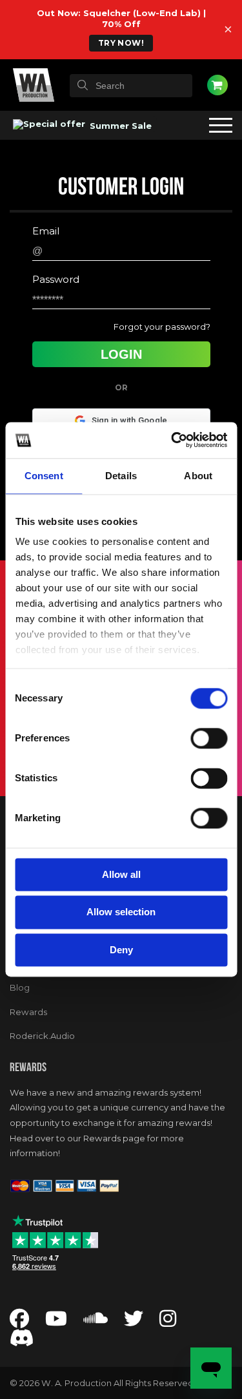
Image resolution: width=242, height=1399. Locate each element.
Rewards (28, 1012)
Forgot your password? (162, 326)
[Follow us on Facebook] (19, 1322)
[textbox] (131, 85)
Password (55, 279)
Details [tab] (121, 475)
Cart (217, 85)
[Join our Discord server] (22, 1341)
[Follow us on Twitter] (133, 1322)
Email (45, 230)
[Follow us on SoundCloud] (95, 1322)
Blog (20, 987)
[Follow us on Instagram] (167, 1322)
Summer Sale (119, 125)
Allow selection (121, 912)
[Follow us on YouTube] (56, 1322)
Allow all (121, 874)
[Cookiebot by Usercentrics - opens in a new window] (172, 440)
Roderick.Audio (42, 1036)
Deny (121, 949)
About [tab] (198, 475)
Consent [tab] (44, 475)
